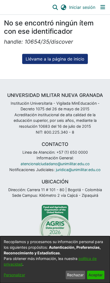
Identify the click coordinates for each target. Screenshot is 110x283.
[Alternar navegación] (102, 7)
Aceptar (95, 275)
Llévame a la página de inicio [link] (55, 59)
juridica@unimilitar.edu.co (78, 169)
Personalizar (14, 275)
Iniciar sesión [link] (82, 7)
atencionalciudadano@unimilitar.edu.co (55, 163)
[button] (55, 7)
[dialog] (55, 259)
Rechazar (75, 275)
